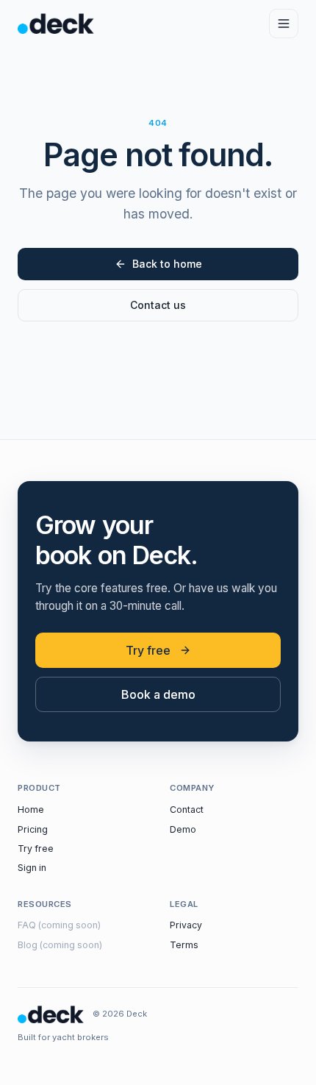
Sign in (32, 867)
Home (31, 809)
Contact (187, 809)
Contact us (158, 305)
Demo (183, 829)
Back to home (167, 263)
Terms (184, 944)
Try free (148, 650)
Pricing (33, 829)
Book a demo (158, 694)
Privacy (186, 925)
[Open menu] (283, 23)
